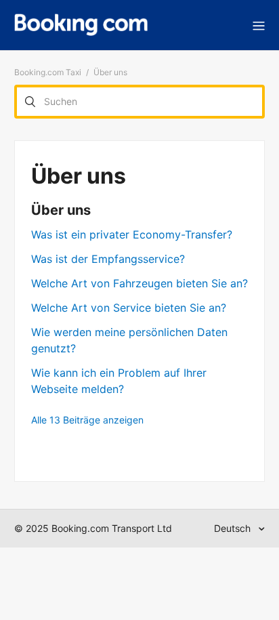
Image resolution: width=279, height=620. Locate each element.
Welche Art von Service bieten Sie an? (128, 307)
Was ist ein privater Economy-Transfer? (131, 234)
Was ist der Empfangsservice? (108, 259)
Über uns (61, 210)
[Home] (81, 25)
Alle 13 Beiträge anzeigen (87, 420)
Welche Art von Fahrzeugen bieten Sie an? (139, 283)
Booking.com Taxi (47, 72)
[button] (259, 25)
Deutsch (233, 528)
